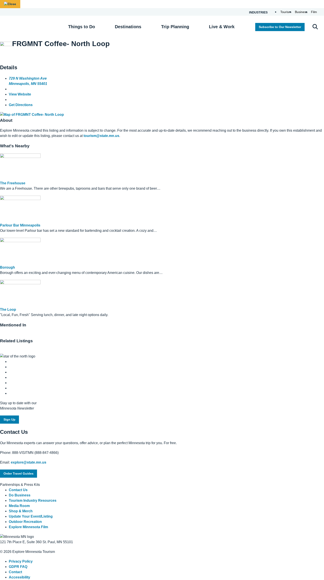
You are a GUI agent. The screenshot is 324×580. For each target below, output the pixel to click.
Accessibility (19, 577)
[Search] (315, 27)
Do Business (19, 495)
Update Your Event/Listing (31, 516)
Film (314, 12)
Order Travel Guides (19, 473)
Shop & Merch (21, 511)
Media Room (19, 506)
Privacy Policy (21, 561)
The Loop (8, 309)
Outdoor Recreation (25, 522)
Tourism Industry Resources (32, 500)
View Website (20, 94)
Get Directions (21, 105)
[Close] (10, 4)
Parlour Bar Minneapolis (20, 225)
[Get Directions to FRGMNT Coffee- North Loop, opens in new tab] (32, 114)
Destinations (128, 26)
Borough (7, 267)
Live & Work (222, 26)
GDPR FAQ (18, 567)
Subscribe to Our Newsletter (280, 27)
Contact (15, 572)
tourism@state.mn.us (101, 136)
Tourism (285, 12)
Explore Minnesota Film (28, 527)
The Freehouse (12, 183)
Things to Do (81, 26)
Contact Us (18, 490)
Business (301, 12)
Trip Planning (175, 26)
